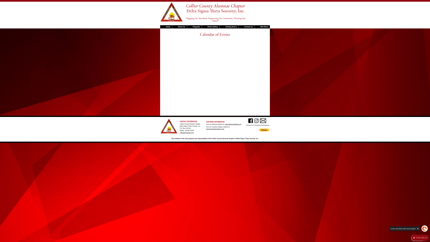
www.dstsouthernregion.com (215, 129)
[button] (264, 130)
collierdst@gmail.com (187, 133)
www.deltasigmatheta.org (233, 124)
